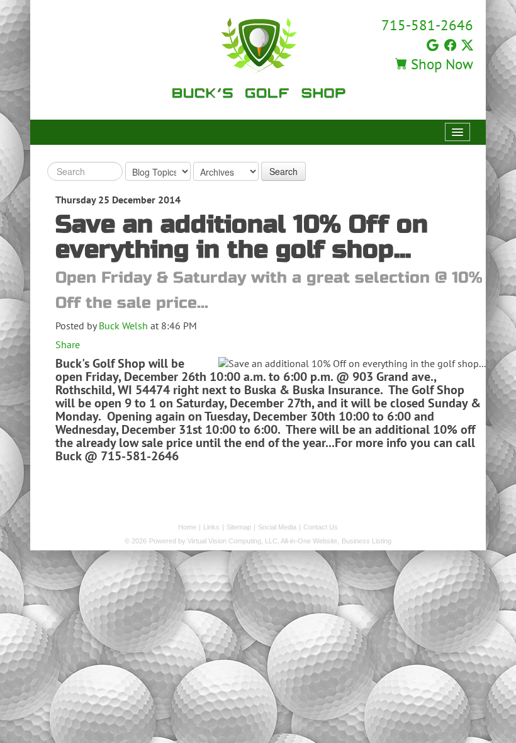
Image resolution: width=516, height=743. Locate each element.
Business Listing (366, 541)
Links (211, 527)
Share (67, 344)
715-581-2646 (427, 25)
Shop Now (440, 64)
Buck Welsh (123, 325)
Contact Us (320, 527)
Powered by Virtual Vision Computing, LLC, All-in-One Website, (244, 541)
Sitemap (239, 527)
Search (283, 171)
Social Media (277, 527)
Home (187, 527)
